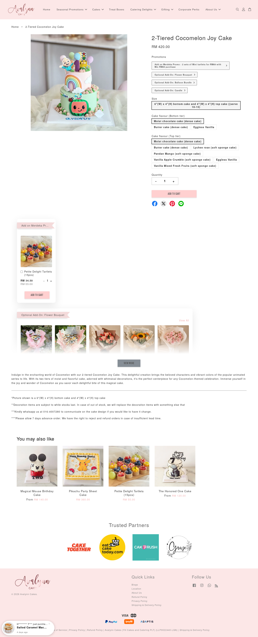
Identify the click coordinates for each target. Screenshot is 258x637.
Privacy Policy (139, 600)
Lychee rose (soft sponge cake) (215, 147)
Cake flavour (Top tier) (166, 136)
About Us (211, 9)
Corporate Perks (188, 9)
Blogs (135, 584)
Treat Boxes (116, 9)
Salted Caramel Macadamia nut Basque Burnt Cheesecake (32, 627)
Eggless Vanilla (203, 127)
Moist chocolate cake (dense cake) (177, 121)
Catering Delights (141, 9)
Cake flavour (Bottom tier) (168, 116)
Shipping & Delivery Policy (146, 604)
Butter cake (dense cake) (171, 127)
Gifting (165, 9)
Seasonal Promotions (70, 9)
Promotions (159, 57)
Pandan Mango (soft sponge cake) (177, 153)
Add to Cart (37, 294)
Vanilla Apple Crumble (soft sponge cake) (182, 159)
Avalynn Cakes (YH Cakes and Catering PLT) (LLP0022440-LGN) (141, 629)
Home (46, 9)
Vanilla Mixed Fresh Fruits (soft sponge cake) (185, 165)
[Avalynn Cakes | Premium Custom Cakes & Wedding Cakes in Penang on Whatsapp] (209, 586)
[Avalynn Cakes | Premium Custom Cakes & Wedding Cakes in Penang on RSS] (216, 586)
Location (136, 588)
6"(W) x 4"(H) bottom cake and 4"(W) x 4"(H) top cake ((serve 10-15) (196, 105)
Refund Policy (139, 596)
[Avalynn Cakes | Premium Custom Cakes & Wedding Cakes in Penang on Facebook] (194, 586)
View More (129, 363)
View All (184, 320)
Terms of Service (57, 629)
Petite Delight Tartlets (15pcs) (38, 273)
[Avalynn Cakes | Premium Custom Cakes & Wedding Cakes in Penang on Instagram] (201, 586)
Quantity (157, 174)
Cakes (96, 9)
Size (154, 98)
